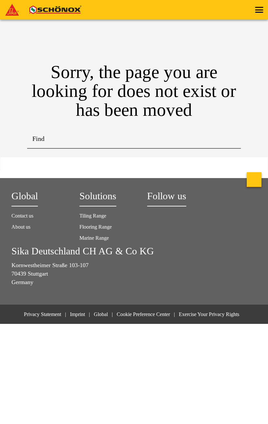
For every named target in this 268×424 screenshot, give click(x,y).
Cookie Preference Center (143, 314)
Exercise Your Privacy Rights (210, 314)
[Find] (231, 139)
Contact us (22, 216)
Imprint (77, 314)
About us (20, 227)
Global (101, 314)
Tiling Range (92, 216)
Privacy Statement (42, 314)
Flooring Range (95, 227)
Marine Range (94, 238)
